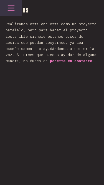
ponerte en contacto (71, 61)
